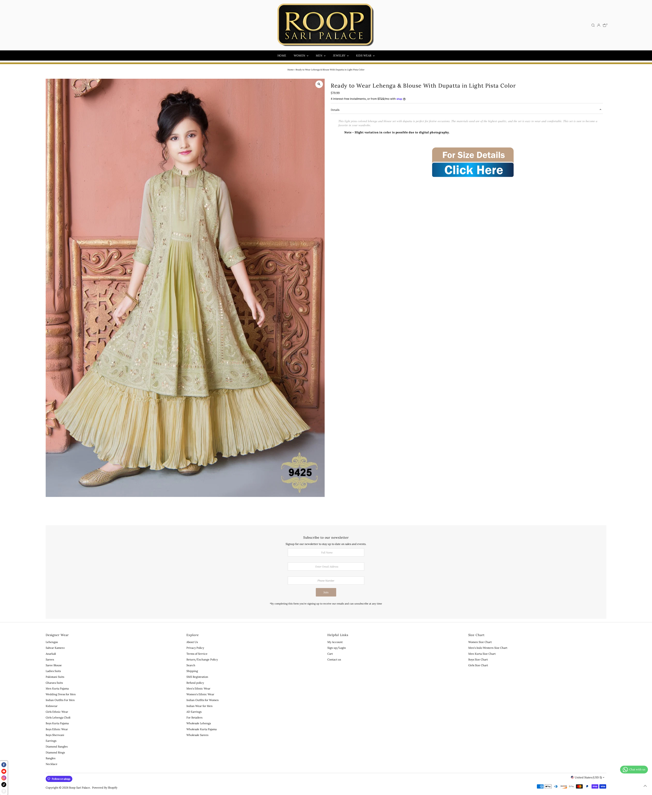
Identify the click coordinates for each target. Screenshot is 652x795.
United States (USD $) (588, 777)
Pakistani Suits (55, 676)
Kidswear (52, 706)
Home (281, 55)
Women (300, 55)
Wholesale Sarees (197, 735)
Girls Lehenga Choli (58, 717)
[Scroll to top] (645, 785)
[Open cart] (604, 25)
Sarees (50, 659)
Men (319, 55)
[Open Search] (593, 25)
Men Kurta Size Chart (482, 653)
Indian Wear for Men (199, 706)
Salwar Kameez (55, 647)
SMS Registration (197, 676)
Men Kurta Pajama (57, 688)
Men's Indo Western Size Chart (487, 647)
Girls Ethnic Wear (57, 711)
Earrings (51, 740)
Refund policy (195, 682)
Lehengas (52, 642)
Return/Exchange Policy (202, 659)
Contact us (334, 659)
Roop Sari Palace (79, 787)
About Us (192, 642)
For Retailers (194, 717)
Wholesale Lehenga (198, 723)
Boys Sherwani (55, 735)
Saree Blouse (54, 665)
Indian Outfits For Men (60, 700)
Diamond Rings (55, 752)
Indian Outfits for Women (202, 700)
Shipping (192, 671)
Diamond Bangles (57, 746)
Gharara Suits (54, 682)
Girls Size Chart (478, 665)
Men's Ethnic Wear (198, 688)
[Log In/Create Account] (598, 25)
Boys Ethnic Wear (57, 729)
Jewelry (339, 55)
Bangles (50, 758)
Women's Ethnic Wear (200, 694)
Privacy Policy (195, 647)
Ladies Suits (53, 671)
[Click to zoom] (319, 84)
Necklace (51, 764)
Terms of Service (196, 653)
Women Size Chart (480, 642)
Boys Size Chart (478, 659)
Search (190, 665)
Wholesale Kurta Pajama (201, 729)
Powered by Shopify (104, 787)
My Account (335, 642)
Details (335, 109)
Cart (330, 653)
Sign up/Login (336, 647)
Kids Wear (364, 55)
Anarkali (51, 653)
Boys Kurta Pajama (57, 723)
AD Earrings (194, 711)
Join (326, 592)
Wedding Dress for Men (61, 694)
